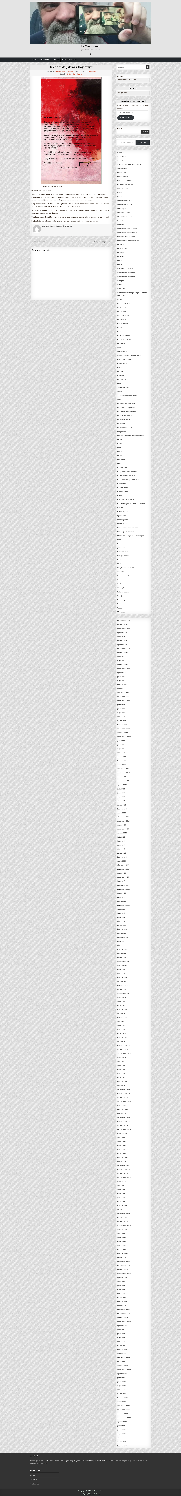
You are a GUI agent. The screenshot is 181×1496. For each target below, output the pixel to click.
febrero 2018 (122, 857)
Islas (119, 383)
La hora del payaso (124, 415)
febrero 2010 (122, 1081)
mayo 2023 (121, 661)
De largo (120, 252)
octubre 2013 (122, 957)
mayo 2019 (121, 797)
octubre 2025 (122, 624)
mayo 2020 (121, 749)
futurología (121, 343)
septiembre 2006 (124, 1225)
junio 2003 (121, 1382)
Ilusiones (121, 375)
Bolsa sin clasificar (124, 180)
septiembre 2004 (124, 1321)
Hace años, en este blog (126, 359)
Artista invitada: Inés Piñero (129, 164)
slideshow (121, 572)
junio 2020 (121, 745)
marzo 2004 (121, 1345)
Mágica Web (122, 467)
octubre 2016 (122, 893)
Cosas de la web (123, 212)
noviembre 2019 (123, 773)
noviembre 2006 (123, 1217)
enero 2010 (121, 1085)
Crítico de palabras (74, 74)
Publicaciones (122, 552)
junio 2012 (121, 1001)
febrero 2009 (122, 1109)
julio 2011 (121, 1021)
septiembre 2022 (123, 668)
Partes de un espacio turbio (128, 528)
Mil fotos (120, 496)
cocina (119, 196)
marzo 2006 (121, 1249)
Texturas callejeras (125, 584)
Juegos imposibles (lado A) (128, 395)
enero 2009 (121, 1113)
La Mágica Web (90, 46)
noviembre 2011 (123, 1017)
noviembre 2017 (123, 869)
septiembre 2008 (124, 1129)
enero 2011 (121, 1041)
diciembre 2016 (123, 885)
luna (119, 463)
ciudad (120, 192)
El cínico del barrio (125, 268)
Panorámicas (122, 524)
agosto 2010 (122, 1057)
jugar (119, 399)
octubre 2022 (122, 664)
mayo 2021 (121, 713)
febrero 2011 (122, 1037)
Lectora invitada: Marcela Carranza (131, 435)
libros (119, 443)
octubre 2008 (122, 1125)
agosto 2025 (122, 632)
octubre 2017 (122, 873)
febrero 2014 (122, 949)
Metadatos (121, 484)
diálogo (120, 260)
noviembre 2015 (123, 905)
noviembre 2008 (123, 1121)
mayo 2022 (121, 681)
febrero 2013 (122, 977)
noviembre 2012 (123, 985)
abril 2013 (121, 973)
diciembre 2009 (123, 1089)
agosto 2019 (122, 785)
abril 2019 (121, 801)
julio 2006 (121, 1233)
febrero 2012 (122, 1009)
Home (34, 60)
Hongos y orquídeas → (103, 242)
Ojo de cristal (122, 516)
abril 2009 (121, 1105)
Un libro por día (123, 600)
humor (119, 367)
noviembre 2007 (123, 1169)
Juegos (56, 60)
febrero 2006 (122, 1253)
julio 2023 (121, 656)
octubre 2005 (122, 1269)
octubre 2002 (122, 1414)
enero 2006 (121, 1257)
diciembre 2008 (123, 1117)
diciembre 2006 (123, 1213)
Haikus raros (122, 363)
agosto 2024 (122, 644)
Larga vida (121, 431)
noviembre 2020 (123, 729)
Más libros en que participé (128, 480)
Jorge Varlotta (123, 387)
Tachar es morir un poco (126, 576)
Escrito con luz (123, 315)
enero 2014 (121, 953)
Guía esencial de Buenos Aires (129, 355)
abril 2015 (121, 921)
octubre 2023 (122, 652)
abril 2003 (121, 1390)
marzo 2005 (121, 1297)
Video (119, 608)
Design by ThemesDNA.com (90, 1494)
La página (121, 423)
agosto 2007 (122, 1181)
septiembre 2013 (123, 961)
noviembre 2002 (123, 1410)
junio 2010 (121, 1065)
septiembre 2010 (124, 1053)
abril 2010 (121, 1073)
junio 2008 (121, 1141)
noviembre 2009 (123, 1093)
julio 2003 (121, 1378)
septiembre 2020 (124, 737)
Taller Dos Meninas (124, 580)
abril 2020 (121, 753)
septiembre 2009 (124, 1101)
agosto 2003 (122, 1374)
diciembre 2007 (123, 1165)
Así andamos (122, 168)
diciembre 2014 (123, 937)
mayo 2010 (121, 1069)
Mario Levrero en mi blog (127, 475)
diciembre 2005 (123, 1261)
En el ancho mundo (124, 303)
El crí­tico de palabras (126, 272)
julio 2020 (121, 741)
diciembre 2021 (123, 693)
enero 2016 (121, 901)
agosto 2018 (122, 833)
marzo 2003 (121, 1394)
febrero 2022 (122, 684)
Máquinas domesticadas (127, 471)
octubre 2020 (122, 733)
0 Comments (91, 71)
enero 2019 (121, 813)
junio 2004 (121, 1334)
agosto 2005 (122, 1277)
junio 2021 (121, 709)
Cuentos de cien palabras (127, 228)
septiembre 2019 (123, 781)
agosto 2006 (122, 1229)
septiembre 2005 (124, 1273)
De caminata (122, 248)
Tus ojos (120, 596)
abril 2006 (121, 1245)
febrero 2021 (122, 725)
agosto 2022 (122, 672)
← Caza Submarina (37, 242)
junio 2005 (121, 1285)
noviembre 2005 (123, 1265)
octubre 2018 (122, 825)
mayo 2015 (121, 917)
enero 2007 (121, 1209)
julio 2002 (121, 1426)
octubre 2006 (122, 1221)
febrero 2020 (122, 761)
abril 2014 (121, 945)
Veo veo (120, 604)
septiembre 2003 (124, 1370)
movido (120, 507)
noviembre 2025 (123, 620)
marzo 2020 (121, 757)
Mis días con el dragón (126, 500)
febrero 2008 (122, 1157)
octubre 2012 (122, 989)
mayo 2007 (121, 1193)
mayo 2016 (121, 897)
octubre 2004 (122, 1317)
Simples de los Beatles (126, 568)
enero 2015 (121, 933)
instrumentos (122, 379)
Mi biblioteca (122, 487)
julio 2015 (121, 909)
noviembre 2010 (123, 1045)
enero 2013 (121, 981)
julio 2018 (121, 837)
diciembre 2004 (123, 1309)
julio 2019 (121, 789)
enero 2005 (121, 1305)
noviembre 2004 (123, 1313)
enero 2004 (121, 1354)
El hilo (119, 284)
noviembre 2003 (123, 1361)
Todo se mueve (123, 592)
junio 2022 (121, 677)
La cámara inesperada (126, 407)
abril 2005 (121, 1293)
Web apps (121, 612)
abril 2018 (121, 849)
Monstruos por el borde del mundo (131, 504)
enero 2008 (121, 1161)
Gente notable (122, 351)
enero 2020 (121, 765)
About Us (33, 1480)
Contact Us (34, 1484)
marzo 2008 (121, 1153)
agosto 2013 (122, 965)
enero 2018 (121, 861)
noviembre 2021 (123, 697)
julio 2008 (121, 1137)
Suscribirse (126, 117)
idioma (120, 371)
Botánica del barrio (125, 184)
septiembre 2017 (123, 877)
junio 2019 (121, 793)
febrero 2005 (122, 1301)
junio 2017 (121, 881)
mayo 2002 (121, 1434)
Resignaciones (123, 556)
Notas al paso (122, 512)
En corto (120, 299)
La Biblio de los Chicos (126, 403)
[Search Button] (90, 54)
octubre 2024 (122, 640)
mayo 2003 (121, 1386)
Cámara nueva (122, 188)
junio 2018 (121, 841)
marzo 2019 (121, 805)
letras (119, 439)
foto (118, 331)
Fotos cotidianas (124, 335)
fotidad (120, 327)
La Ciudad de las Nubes (126, 411)
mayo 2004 (121, 1337)
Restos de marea (124, 560)
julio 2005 (121, 1281)
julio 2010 (121, 1061)
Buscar (119, 128)
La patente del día (124, 427)
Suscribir (142, 142)
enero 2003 (121, 1402)
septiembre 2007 (124, 1177)
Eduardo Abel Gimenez (70, 60)
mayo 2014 (121, 941)
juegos (119, 391)
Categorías (121, 76)
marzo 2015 (121, 925)
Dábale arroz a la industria (128, 240)
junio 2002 (121, 1430)
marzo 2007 (121, 1201)
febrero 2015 (122, 929)
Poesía (119, 540)
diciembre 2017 (123, 865)
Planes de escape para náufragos (130, 536)
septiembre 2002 (124, 1418)
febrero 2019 (122, 809)
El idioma (121, 288)
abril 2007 (121, 1197)
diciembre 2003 (123, 1357)
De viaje (120, 256)
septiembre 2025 (124, 628)
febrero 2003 (122, 1398)
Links (119, 447)
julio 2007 (121, 1185)
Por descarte (122, 544)
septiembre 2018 (123, 829)
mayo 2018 (121, 845)
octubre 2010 (122, 1049)
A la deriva (121, 156)
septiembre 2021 (123, 701)
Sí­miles (120, 564)
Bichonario (121, 172)
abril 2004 (121, 1341)
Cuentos (120, 224)
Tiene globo (122, 588)
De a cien (121, 244)
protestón (121, 548)
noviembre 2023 (123, 648)
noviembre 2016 (123, 889)
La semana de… (44, 60)
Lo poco (120, 455)
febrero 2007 (122, 1205)
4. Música (120, 152)
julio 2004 (121, 1329)
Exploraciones (122, 319)
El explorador (122, 280)
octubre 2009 (122, 1097)
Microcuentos (122, 491)
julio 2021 (121, 704)
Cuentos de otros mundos (127, 232)
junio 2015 (121, 913)
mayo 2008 (121, 1145)
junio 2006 (121, 1237)
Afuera (120, 160)
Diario (119, 264)
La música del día (124, 419)
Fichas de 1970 (123, 323)
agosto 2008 (122, 1133)
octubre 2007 (122, 1173)
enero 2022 (121, 688)
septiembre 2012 (123, 993)
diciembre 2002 (123, 1406)
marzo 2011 (121, 1033)
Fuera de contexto (124, 339)
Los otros (121, 459)
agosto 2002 (122, 1422)
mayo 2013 (121, 969)
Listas (119, 451)
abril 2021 (121, 717)
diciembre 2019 (123, 769)
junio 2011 (121, 1025)
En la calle (121, 307)
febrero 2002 (122, 1446)
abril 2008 (121, 1149)
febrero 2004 (122, 1350)
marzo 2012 (121, 1005)
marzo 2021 (121, 721)
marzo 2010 (121, 1077)
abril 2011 (121, 1029)
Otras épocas (122, 520)
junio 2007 (121, 1189)
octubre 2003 (122, 1366)
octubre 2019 (122, 777)
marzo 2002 (121, 1442)
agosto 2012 (122, 997)
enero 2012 (121, 1013)
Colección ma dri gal (125, 200)
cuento (120, 220)
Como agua (121, 208)
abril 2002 (121, 1438)
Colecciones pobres (125, 204)
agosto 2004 (122, 1325)
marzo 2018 (121, 853)
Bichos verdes (122, 176)
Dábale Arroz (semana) (126, 236)
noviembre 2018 (123, 821)
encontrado (121, 311)
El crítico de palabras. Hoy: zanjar (71, 67)
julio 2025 (121, 636)
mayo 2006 (121, 1241)
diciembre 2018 (123, 817)
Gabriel (120, 347)
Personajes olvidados (125, 532)
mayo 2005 (121, 1289)
